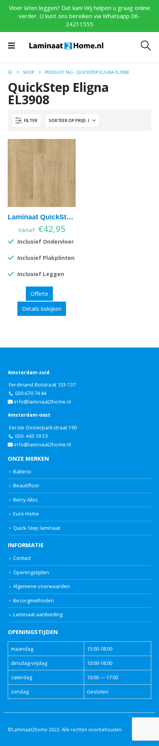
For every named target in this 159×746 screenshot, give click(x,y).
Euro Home (26, 513)
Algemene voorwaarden (41, 586)
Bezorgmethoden (33, 600)
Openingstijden (31, 572)
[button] (14, 45)
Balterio (22, 471)
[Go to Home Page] (10, 72)
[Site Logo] (66, 45)
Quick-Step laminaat (36, 527)
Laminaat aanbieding (38, 614)
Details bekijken (41, 308)
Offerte (39, 293)
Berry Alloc (25, 499)
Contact (22, 557)
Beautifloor (26, 485)
